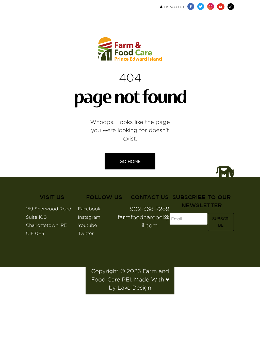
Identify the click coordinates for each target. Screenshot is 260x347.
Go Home (130, 161)
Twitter (86, 233)
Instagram (89, 217)
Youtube (87, 225)
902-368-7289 (149, 209)
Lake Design (134, 288)
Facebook (89, 208)
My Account (174, 6)
